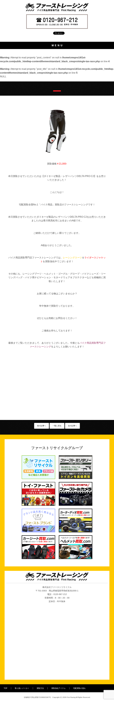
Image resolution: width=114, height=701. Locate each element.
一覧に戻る (57, 426)
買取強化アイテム (58, 688)
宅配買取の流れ (79, 688)
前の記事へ (41, 426)
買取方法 (40, 688)
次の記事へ (72, 426)
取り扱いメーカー (22, 688)
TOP (5, 688)
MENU (58, 45)
